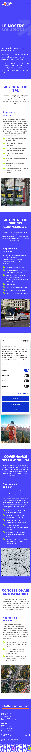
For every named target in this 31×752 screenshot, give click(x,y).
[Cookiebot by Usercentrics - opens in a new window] (22, 341)
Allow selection (15, 404)
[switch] (26, 375)
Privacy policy (13, 739)
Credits (18, 740)
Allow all (15, 398)
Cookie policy (5, 739)
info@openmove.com (15, 706)
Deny (15, 409)
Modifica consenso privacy (8, 740)
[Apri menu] (28, 4)
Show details (22, 393)
